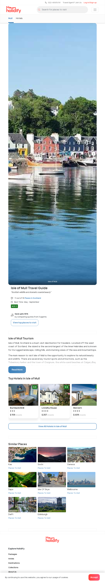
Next (93, 154)
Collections (13, 567)
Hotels (19, 18)
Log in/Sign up (90, 2)
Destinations (14, 563)
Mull (10, 18)
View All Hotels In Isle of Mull (52, 426)
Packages (12, 554)
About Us (12, 572)
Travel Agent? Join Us (72, 2)
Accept (94, 577)
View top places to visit (24, 322)
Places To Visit (14, 468)
